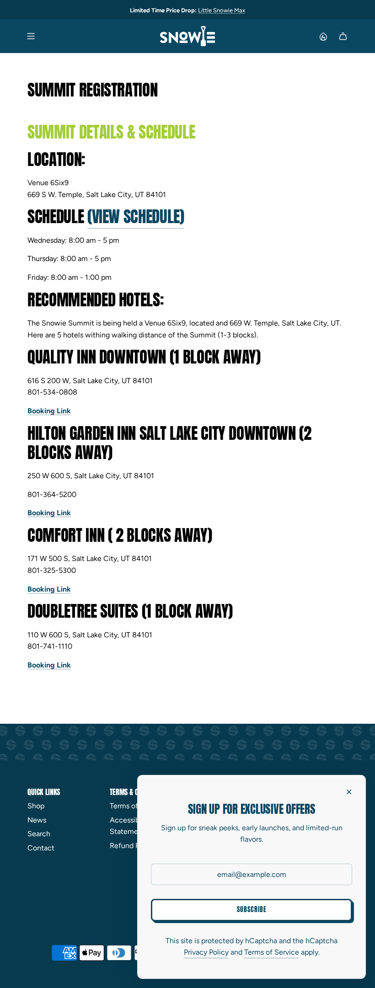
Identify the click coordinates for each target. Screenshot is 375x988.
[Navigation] (31, 36)
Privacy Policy (206, 952)
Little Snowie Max (221, 10)
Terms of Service (271, 952)
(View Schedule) (135, 216)
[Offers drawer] (323, 36)
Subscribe (252, 909)
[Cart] (343, 36)
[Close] (349, 792)
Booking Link (49, 410)
